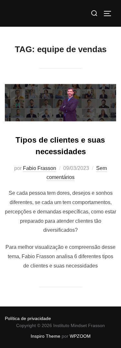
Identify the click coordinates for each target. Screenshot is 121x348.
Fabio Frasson (39, 168)
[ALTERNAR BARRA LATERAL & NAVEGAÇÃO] (109, 13)
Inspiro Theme (45, 336)
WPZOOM (80, 336)
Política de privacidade (28, 318)
